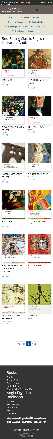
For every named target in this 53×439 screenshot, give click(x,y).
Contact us (34, 31)
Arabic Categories (17, 22)
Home (13, 17)
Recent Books (13, 380)
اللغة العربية (45, 2)
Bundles (10, 377)
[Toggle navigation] (47, 9)
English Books (37, 22)
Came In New (13, 383)
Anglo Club (14, 5)
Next (34, 343)
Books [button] (38, 17)
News (9, 410)
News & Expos (13, 404)
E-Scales (42, 26)
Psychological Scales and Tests (20, 26)
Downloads (19, 31)
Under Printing (14, 386)
